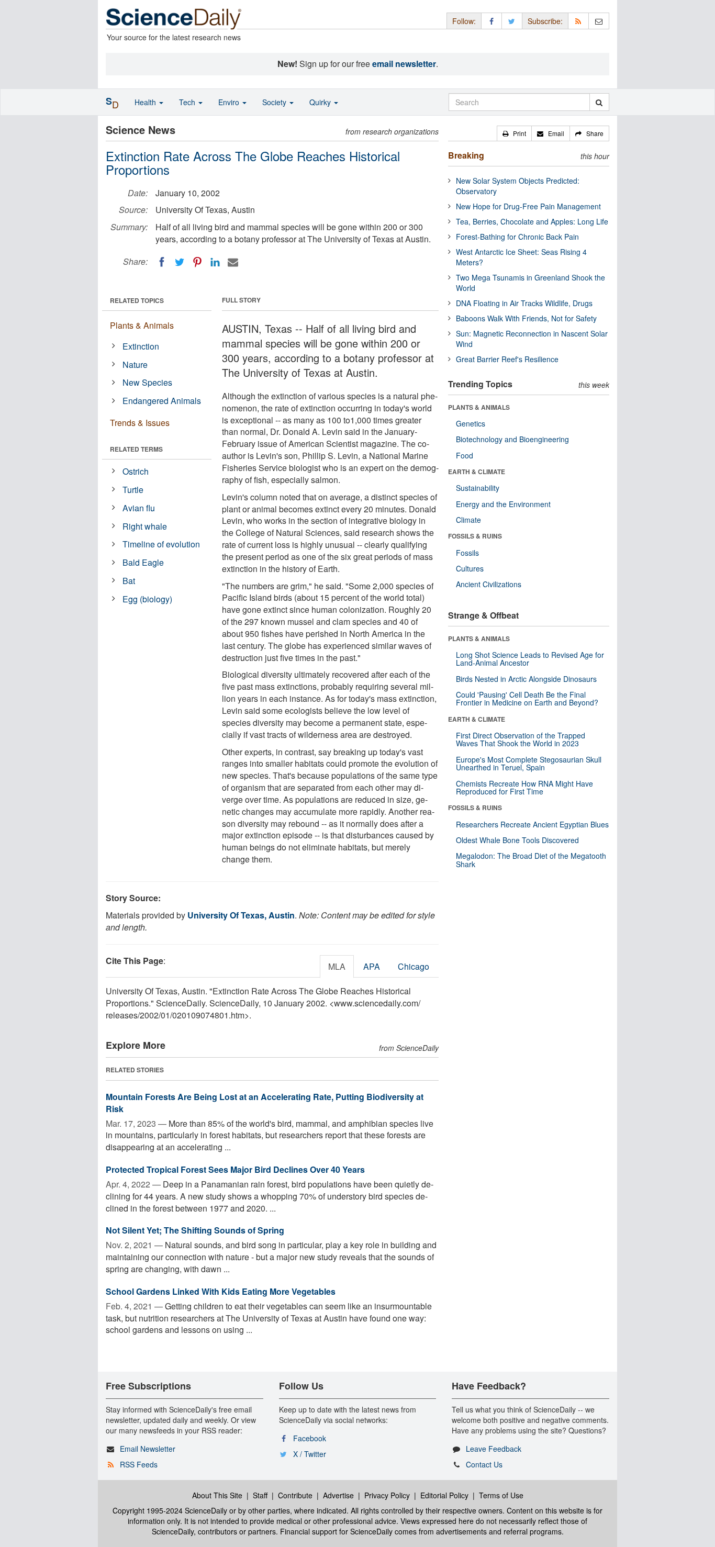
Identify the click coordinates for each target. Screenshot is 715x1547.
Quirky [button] (321, 102)
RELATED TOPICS (137, 300)
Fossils (467, 552)
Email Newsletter (147, 1448)
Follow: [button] (464, 21)
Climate (468, 519)
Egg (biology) (147, 599)
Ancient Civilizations (488, 584)
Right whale (144, 526)
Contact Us (484, 1464)
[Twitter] (179, 262)
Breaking (466, 155)
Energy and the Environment (503, 504)
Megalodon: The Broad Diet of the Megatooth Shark (531, 859)
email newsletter (404, 64)
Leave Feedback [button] (493, 1448)
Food (464, 455)
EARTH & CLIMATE (476, 471)
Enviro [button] (229, 102)
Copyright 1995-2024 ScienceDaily (170, 1510)
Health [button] (146, 102)
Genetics (470, 423)
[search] (599, 102)
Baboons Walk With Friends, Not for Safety (526, 318)
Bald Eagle (143, 562)
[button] (514, 133)
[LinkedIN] (215, 262)
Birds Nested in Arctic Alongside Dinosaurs (526, 679)
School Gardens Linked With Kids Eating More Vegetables (221, 1291)
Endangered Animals (161, 401)
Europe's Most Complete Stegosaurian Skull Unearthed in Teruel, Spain (528, 763)
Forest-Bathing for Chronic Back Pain (517, 236)
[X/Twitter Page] (511, 21)
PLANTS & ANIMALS (479, 407)
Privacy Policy (387, 1495)
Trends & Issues (140, 423)
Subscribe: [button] (545, 21)
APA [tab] (371, 966)
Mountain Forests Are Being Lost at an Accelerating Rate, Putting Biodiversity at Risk (264, 1103)
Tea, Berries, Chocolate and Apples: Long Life (532, 221)
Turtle (132, 490)
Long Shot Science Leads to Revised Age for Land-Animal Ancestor (530, 658)
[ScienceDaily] (174, 18)
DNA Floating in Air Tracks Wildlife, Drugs (524, 303)
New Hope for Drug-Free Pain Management (528, 206)
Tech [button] (188, 102)
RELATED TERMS (136, 449)
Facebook (309, 1438)
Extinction (140, 346)
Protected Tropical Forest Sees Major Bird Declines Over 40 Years (235, 1169)
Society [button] (275, 102)
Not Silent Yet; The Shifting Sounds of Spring (195, 1230)
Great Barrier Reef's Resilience (507, 359)
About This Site (217, 1495)
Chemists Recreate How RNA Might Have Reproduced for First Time (524, 787)
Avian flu (138, 508)
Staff (260, 1495)
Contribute (295, 1495)
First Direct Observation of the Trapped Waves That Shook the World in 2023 (520, 739)
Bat (128, 581)
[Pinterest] (197, 262)
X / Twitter (309, 1454)
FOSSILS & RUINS (475, 536)
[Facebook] (161, 262)
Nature (135, 364)
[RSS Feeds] (578, 21)
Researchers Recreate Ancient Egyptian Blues (532, 824)
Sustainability (477, 488)
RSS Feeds (139, 1464)
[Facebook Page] (491, 21)
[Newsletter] (598, 21)
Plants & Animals (142, 325)
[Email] (233, 262)
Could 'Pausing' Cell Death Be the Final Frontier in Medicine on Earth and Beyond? (527, 698)
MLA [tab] (336, 966)
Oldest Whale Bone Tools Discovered (517, 840)
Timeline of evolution (161, 544)
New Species (147, 382)
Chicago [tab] (413, 966)
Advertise (338, 1495)
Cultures (470, 568)
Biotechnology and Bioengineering (512, 439)
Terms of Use (501, 1495)
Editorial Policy (444, 1495)
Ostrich (135, 471)
